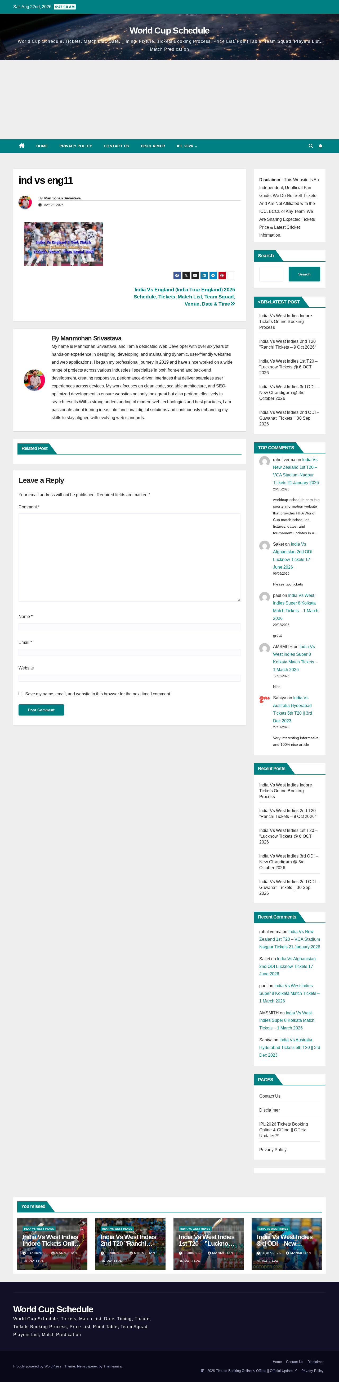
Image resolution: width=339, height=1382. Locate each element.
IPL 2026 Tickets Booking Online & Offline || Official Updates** (283, 1130)
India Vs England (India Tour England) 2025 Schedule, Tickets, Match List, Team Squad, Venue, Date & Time (184, 297)
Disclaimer (153, 146)
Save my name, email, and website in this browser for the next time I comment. (98, 694)
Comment (29, 507)
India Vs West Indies (39, 1228)
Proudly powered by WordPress (38, 1366)
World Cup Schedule (169, 30)
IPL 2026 (186, 146)
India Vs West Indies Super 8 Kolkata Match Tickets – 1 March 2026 (289, 993)
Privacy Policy (76, 146)
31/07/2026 (272, 1253)
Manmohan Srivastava (62, 198)
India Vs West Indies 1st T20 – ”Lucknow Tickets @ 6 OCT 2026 (288, 367)
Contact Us (116, 146)
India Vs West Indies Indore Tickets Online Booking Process (285, 321)
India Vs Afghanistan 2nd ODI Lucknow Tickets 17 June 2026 (287, 966)
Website (26, 668)
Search (266, 255)
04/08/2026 (38, 1253)
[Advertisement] (169, 100)
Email (25, 642)
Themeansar (113, 1366)
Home (42, 146)
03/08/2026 (116, 1253)
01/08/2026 (194, 1253)
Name (26, 616)
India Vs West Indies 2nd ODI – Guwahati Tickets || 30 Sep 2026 (289, 418)
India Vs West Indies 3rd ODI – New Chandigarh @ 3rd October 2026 (288, 393)
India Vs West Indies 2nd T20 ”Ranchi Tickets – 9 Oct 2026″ (129, 1243)
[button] (311, 146)
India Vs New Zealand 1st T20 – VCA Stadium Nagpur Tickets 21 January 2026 (289, 939)
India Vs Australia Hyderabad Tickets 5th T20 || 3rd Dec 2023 (289, 1047)
